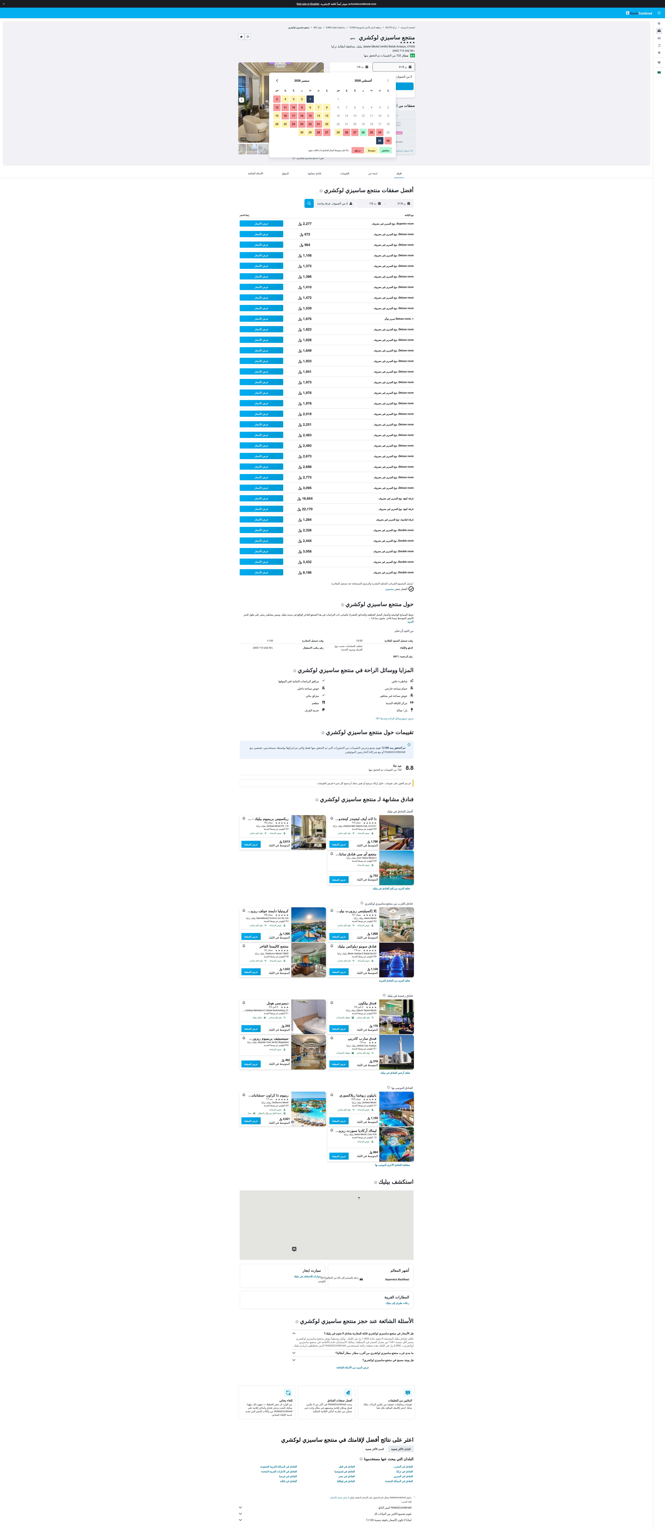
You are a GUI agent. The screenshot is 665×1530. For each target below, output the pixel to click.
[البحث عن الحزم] (659, 45)
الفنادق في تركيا (405, 1471)
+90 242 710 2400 (404, 50)
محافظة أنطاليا (338, 27)
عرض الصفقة (339, 844)
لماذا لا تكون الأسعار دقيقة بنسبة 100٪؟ (388, 1520)
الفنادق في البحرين (403, 1476)
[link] (391, 888)
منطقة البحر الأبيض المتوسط (368, 27)
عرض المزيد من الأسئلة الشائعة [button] (352, 1367)
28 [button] (346, 132)
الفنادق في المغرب (403, 1466)
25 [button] (371, 132)
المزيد (410, 621)
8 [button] (338, 107)
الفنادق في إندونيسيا (345, 1471)
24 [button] (379, 132)
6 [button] (355, 107)
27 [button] (354, 132)
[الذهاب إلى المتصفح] (659, 52)
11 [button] (371, 116)
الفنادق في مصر (346, 1476)
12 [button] (363, 116)
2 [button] (388, 107)
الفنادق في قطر (347, 1466)
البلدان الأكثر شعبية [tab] (401, 1449)
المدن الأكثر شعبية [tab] (374, 1449)
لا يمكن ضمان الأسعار (339, 1497)
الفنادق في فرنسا (288, 1476)
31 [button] (379, 141)
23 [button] (388, 132)
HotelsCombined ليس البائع (395, 1507)
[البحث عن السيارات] (659, 38)
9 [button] (388, 116)
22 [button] (338, 124)
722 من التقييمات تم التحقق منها (382, 55)
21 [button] (346, 124)
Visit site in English (307, 4)
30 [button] (388, 141)
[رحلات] (659, 62)
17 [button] (379, 124)
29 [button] (338, 132)
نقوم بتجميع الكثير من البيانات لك (392, 1514)
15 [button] (338, 116)
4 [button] (371, 107)
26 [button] (363, 132)
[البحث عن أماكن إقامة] (659, 30)
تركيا (394, 27)
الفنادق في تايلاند (288, 1481)
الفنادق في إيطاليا (346, 1481)
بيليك (320, 27)
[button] (4, 4)
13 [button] (354, 116)
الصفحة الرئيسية (408, 27)
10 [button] (379, 116)
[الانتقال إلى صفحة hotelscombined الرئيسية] (639, 13)
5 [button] (363, 107)
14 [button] (346, 116)
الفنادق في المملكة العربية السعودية (278, 1466)
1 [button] (338, 99)
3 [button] (380, 107)
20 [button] (354, 124)
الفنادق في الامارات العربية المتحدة (279, 1471)
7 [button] (346, 107)
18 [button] (371, 124)
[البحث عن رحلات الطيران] (659, 23)
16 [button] (388, 124)
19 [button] (363, 124)
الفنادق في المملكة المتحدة (399, 1481)
